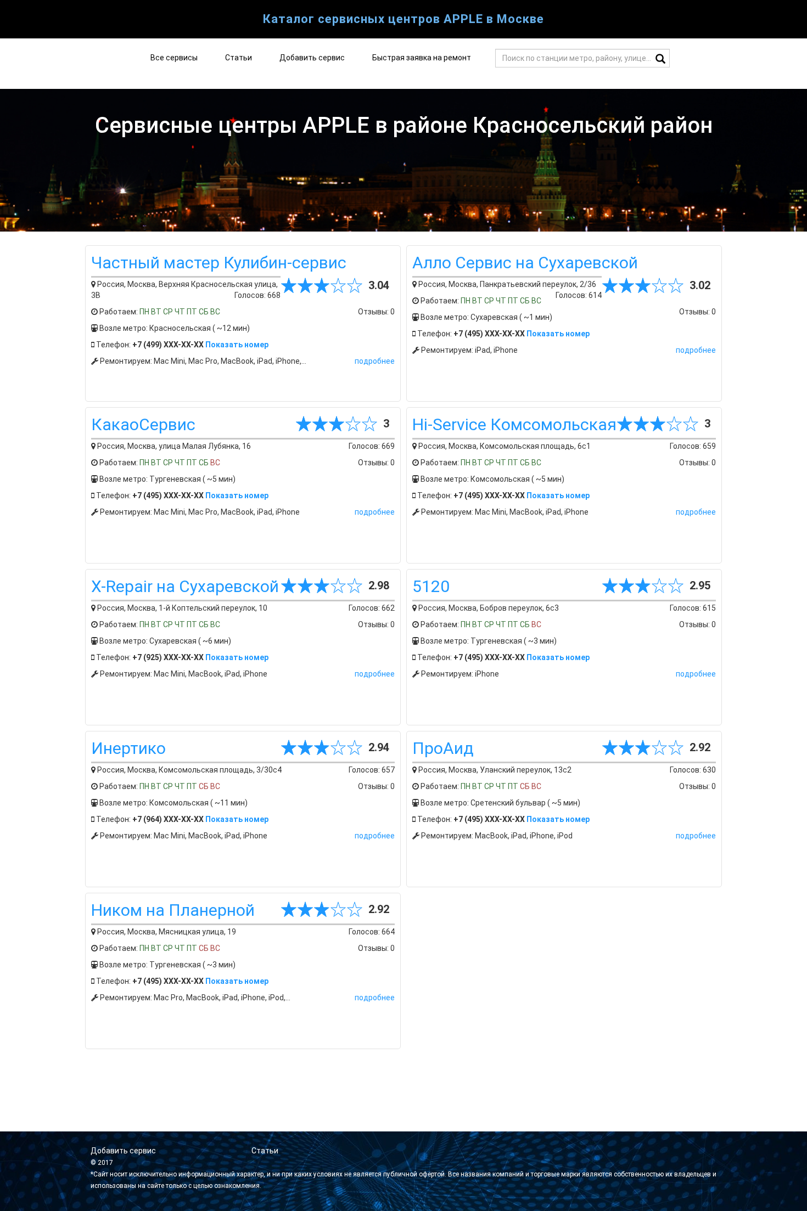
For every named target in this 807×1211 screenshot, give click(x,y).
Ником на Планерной (173, 910)
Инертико (128, 748)
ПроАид (443, 748)
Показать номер (236, 344)
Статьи (238, 57)
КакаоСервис (143, 424)
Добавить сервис (312, 57)
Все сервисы (174, 57)
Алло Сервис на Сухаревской (525, 262)
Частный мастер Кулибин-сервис (218, 262)
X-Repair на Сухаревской (185, 586)
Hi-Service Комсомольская (514, 424)
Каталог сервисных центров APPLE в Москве (403, 19)
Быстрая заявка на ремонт (421, 57)
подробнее (375, 361)
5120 (431, 586)
